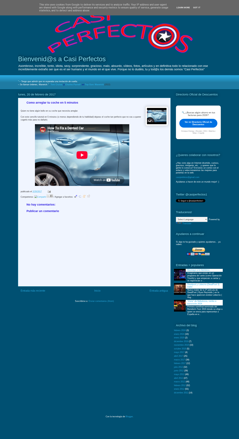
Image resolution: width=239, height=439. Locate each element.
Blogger (129, 416)
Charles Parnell (73, 84)
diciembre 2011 (181, 392)
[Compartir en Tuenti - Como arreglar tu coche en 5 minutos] (40, 197)
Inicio (97, 290)
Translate (186, 223)
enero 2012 (179, 389)
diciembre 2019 (181, 341)
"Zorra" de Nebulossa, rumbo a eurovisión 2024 (201, 302)
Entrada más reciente (33, 290)
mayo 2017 (179, 352)
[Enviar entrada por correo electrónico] (49, 191)
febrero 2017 (180, 363)
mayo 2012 (179, 374)
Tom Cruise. (57, 84)
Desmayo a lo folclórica (198, 270)
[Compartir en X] (48, 196)
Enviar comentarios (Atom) (101, 301)
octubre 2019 (180, 348)
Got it (196, 7)
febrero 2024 (180, 330)
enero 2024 (179, 334)
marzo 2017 (179, 359)
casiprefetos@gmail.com (187, 177)
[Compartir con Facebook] (51, 196)
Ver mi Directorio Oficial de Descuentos (198, 123)
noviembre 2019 (181, 345)
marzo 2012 (179, 381)
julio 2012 (178, 367)
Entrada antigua (159, 290)
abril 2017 (178, 356)
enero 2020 (179, 337)
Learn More (183, 7)
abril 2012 (178, 378)
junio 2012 (179, 370)
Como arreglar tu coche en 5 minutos (52, 102)
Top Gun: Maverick (94, 84)
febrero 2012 (180, 385)
